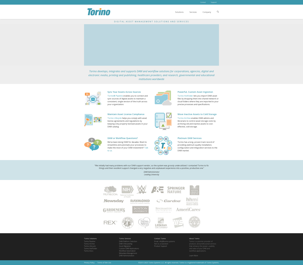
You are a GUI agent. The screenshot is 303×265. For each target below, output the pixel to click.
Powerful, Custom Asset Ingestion (195, 91)
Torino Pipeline (89, 241)
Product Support (160, 246)
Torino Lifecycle (114, 118)
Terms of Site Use (104, 262)
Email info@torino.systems (164, 241)
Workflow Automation (127, 251)
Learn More (193, 255)
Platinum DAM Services (190, 138)
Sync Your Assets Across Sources (124, 91)
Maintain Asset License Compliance (125, 114)
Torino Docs (88, 251)
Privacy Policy (89, 262)
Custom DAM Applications (129, 248)
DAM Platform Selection (128, 241)
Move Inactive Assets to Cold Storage (197, 114)
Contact (203, 2)
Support (214, 2)
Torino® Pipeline (115, 95)
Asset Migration (125, 246)
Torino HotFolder (185, 95)
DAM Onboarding (125, 244)
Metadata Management (128, 253)
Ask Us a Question (161, 244)
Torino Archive (184, 118)
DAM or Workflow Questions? (122, 138)
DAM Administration (126, 255)
